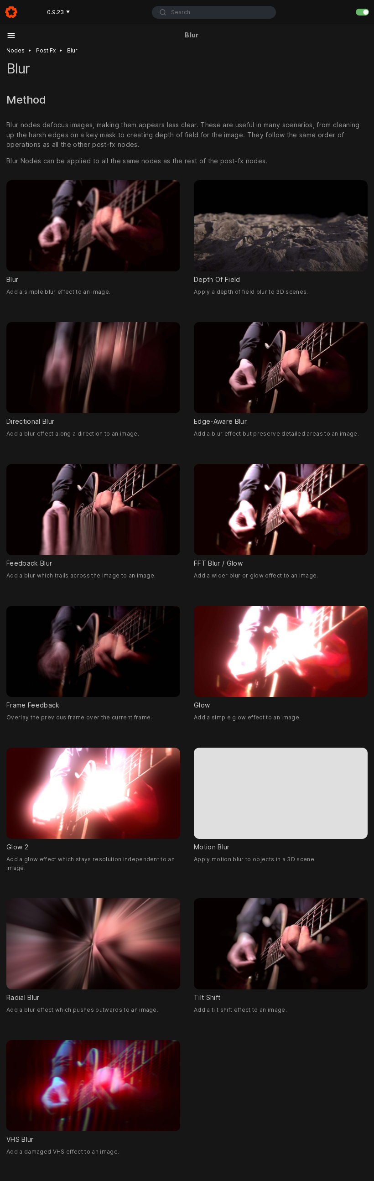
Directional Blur (30, 421)
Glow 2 (17, 847)
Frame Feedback (33, 705)
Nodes (15, 50)
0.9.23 (58, 12)
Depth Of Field (217, 279)
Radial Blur (23, 997)
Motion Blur (212, 847)
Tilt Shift (207, 997)
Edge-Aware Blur (220, 421)
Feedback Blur (29, 563)
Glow (202, 705)
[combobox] (213, 12)
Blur (72, 50)
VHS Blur (20, 1139)
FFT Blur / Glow (218, 563)
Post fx (46, 50)
